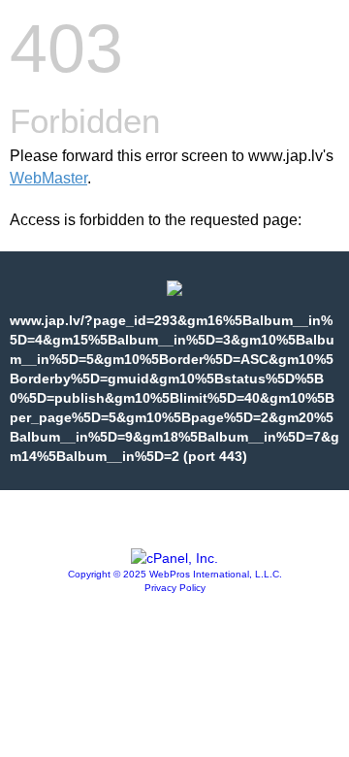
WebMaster (48, 178)
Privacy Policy (175, 587)
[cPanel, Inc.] (174, 558)
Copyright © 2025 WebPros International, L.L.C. (175, 574)
